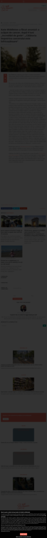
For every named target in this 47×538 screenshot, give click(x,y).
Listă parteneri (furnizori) (5, 531)
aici (7, 521)
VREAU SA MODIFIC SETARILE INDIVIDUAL (23, 536)
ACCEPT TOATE (23, 534)
